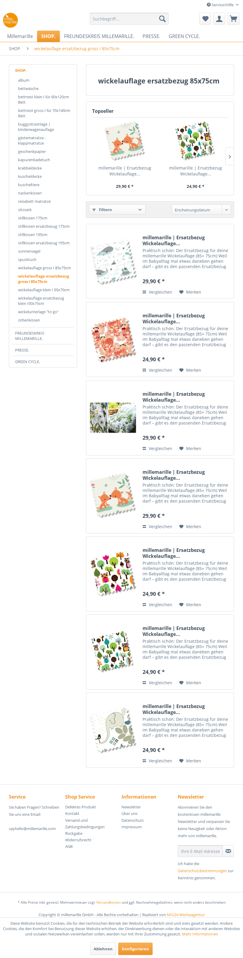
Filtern (105, 209)
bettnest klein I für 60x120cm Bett (43, 99)
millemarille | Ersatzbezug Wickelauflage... (124, 171)
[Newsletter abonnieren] (228, 851)
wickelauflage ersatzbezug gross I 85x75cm (43, 278)
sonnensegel (29, 251)
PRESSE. (22, 350)
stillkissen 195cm (32, 234)
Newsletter (131, 807)
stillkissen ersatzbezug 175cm (44, 226)
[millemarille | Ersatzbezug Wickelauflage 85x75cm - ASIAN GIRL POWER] (113, 339)
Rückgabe (73, 833)
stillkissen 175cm (32, 218)
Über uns (130, 813)
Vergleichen (160, 292)
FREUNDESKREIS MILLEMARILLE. (29, 335)
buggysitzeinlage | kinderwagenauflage (36, 126)
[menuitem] (129, 19)
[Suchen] (162, 19)
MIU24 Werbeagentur (186, 914)
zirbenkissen (29, 320)
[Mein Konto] (219, 19)
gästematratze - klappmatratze (32, 140)
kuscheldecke (30, 176)
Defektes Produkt (80, 807)
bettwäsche (28, 88)
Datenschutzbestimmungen (202, 870)
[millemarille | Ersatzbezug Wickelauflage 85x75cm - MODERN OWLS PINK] (113, 574)
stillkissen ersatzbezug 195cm (44, 243)
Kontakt (72, 813)
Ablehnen (103, 948)
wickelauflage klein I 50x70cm (44, 289)
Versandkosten (108, 902)
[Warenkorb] (233, 19)
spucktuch (27, 259)
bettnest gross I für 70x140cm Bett (44, 113)
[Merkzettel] (205, 19)
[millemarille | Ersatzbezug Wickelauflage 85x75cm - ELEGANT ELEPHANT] (113, 730)
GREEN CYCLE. (27, 361)
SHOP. (21, 70)
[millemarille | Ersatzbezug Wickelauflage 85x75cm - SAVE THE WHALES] (113, 261)
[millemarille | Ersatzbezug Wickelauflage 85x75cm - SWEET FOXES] (124, 141)
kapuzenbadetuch (34, 159)
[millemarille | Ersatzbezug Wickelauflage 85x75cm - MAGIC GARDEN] (113, 418)
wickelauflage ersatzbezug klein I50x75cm (41, 300)
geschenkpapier (32, 151)
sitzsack (25, 209)
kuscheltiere (28, 184)
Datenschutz (133, 820)
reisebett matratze (34, 201)
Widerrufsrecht (78, 840)
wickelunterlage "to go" (38, 311)
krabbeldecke (30, 168)
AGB (69, 846)
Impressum (132, 826)
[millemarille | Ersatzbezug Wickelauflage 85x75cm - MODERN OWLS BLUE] (195, 141)
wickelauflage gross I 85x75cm (44, 267)
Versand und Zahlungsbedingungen (85, 823)
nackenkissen (30, 193)
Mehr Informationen (200, 934)
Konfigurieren (135, 948)
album (23, 80)
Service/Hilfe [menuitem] (222, 4)
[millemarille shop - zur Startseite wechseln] (10, 20)
